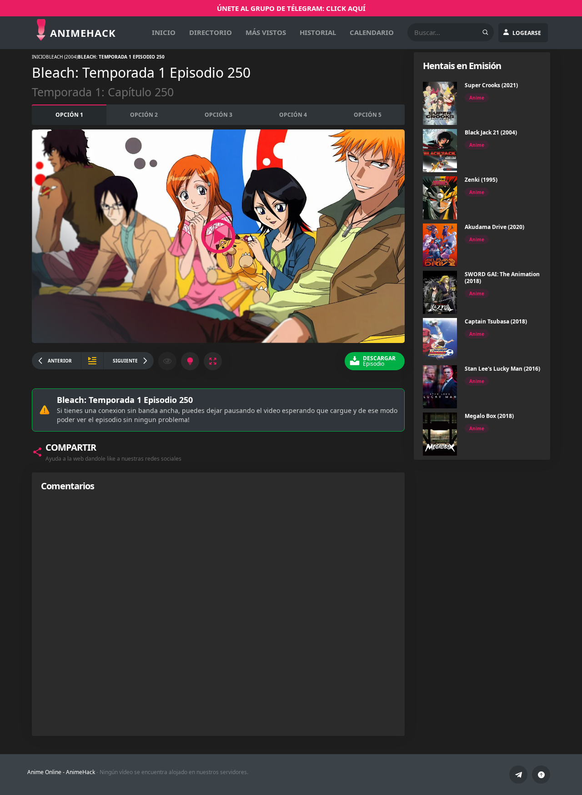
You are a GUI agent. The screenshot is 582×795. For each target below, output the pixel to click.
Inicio (164, 32)
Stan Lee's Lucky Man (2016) (502, 369)
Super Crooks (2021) (491, 85)
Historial (318, 32)
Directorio (210, 32)
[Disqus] (218, 613)
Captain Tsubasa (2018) (496, 321)
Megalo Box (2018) (489, 416)
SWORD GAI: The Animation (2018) (502, 277)
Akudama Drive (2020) (494, 227)
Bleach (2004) (62, 57)
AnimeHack (80, 772)
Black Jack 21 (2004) (491, 132)
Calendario (372, 32)
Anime (476, 97)
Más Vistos (266, 32)
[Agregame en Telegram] (518, 774)
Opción (69, 115)
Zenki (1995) (481, 180)
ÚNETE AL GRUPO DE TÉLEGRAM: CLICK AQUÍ (291, 8)
